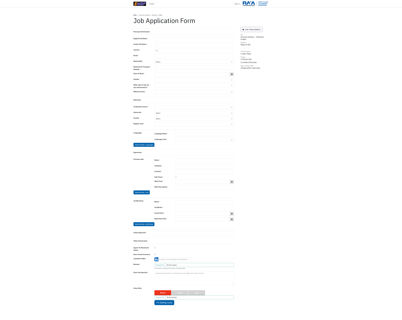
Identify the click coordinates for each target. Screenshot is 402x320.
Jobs (135, 15)
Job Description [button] (252, 29)
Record (162, 293)
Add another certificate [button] (144, 224)
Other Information (140, 241)
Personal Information (141, 32)
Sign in (237, 4)
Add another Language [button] (144, 145)
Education (137, 100)
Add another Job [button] (141, 192)
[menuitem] (152, 4)
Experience (137, 152)
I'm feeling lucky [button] (164, 302)
